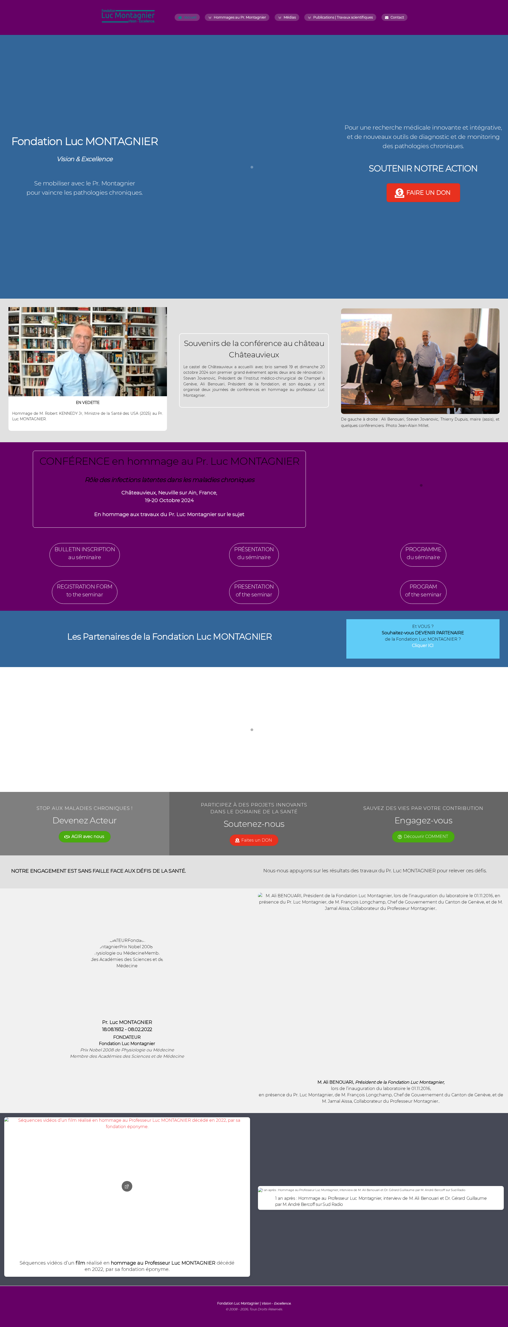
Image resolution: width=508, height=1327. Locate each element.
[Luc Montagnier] (128, 21)
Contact (397, 17)
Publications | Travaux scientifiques (342, 17)
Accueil (189, 17)
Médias (289, 17)
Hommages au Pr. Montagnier (239, 17)
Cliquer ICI (423, 645)
